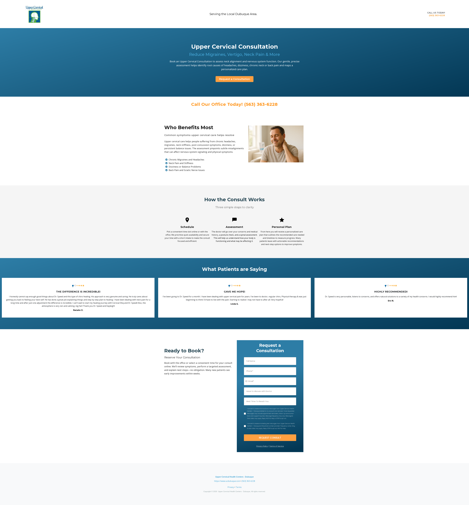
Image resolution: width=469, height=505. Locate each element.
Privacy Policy (262, 446)
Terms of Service (276, 446)
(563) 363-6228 (248, 481)
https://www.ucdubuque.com (227, 481)
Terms (239, 487)
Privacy (231, 487)
